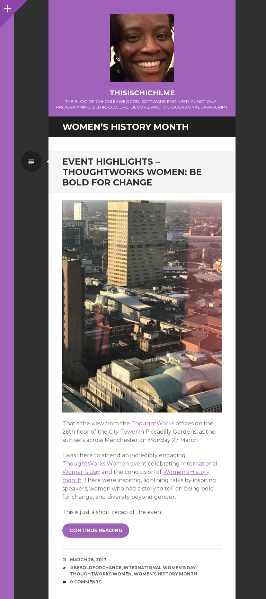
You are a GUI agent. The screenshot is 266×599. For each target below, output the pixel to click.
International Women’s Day (159, 567)
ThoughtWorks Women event (104, 463)
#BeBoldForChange (96, 567)
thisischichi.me (142, 93)
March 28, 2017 (88, 559)
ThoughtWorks (152, 423)
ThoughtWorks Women (101, 573)
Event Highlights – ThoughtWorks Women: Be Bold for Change (132, 172)
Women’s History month (165, 573)
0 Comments (85, 581)
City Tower (123, 431)
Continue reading (95, 530)
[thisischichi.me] (142, 48)
